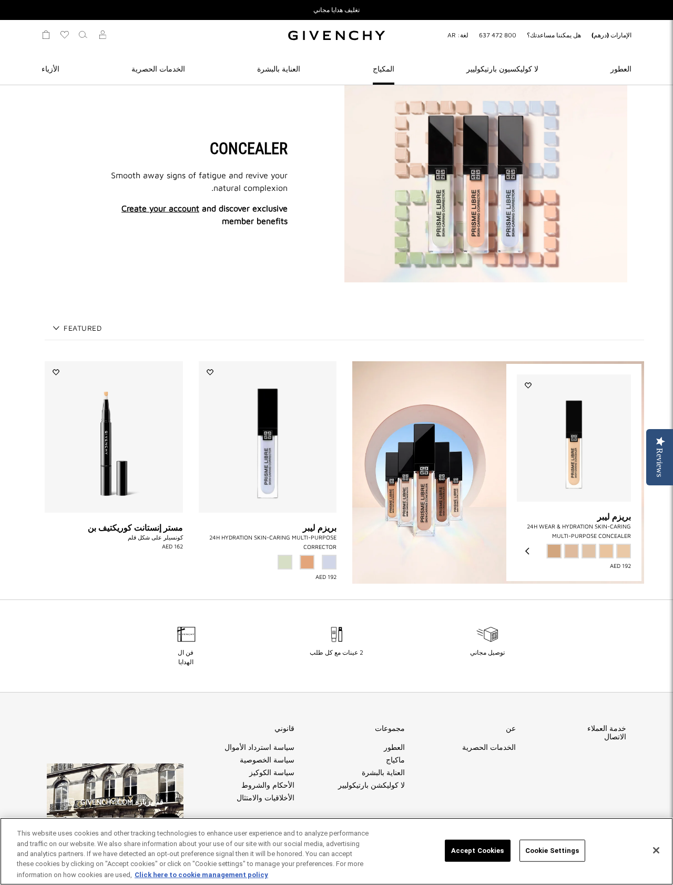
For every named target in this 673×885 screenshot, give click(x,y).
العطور (620, 68)
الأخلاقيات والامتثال (265, 798)
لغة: (457, 35)
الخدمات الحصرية (158, 68)
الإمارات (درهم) (611, 35)
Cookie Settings (552, 851)
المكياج (383, 68)
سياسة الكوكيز (271, 772)
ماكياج (395, 760)
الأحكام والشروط (267, 785)
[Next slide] (527, 551)
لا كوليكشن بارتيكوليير (371, 785)
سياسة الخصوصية (267, 760)
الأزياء (50, 68)
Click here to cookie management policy (201, 874)
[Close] (656, 850)
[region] (336, 851)
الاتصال (615, 737)
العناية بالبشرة (278, 68)
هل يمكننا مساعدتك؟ (554, 35)
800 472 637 (497, 35)
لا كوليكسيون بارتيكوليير (502, 68)
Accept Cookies (477, 851)
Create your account (160, 208)
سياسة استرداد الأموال (259, 747)
